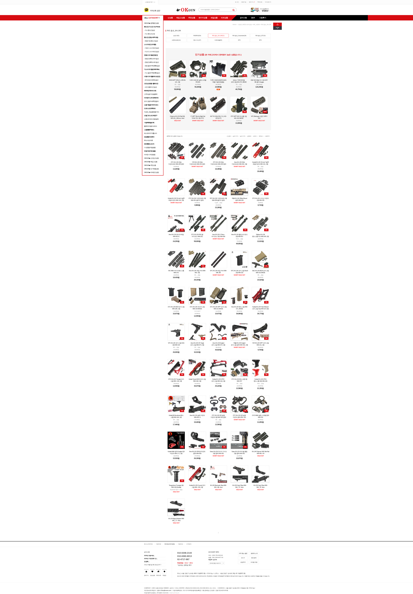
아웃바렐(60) (218, 40)
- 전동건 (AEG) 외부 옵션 (151, 59)
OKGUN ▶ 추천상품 (150, 165)
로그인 (237, 2)
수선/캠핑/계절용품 (150, 147)
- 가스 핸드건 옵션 (149, 30)
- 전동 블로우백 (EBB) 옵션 (152, 66)
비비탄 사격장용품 (149, 154)
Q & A (243, 558)
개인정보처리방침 (169, 544)
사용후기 (262, 18)
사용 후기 (243, 562)
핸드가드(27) (197, 40)
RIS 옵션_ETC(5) (261, 35)
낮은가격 (235, 136)
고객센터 (188, 544)
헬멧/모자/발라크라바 (150, 126)
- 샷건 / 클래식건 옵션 (150, 87)
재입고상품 (180, 18)
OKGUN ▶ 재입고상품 (150, 162)
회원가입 (243, 2)
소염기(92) (176, 35)
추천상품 (191, 18)
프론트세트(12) (176, 40)
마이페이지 (268, 2)
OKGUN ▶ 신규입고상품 (151, 158)
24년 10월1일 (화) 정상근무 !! (152, 564)
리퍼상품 (224, 18)
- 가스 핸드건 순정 (149, 34)
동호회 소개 (254, 553)
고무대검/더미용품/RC (150, 94)
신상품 (170, 18)
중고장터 (254, 558)
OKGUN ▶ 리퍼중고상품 (151, 172)
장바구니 (252, 2)
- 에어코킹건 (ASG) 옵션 (151, 80)
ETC (239, 40)
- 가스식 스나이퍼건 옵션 (151, 51)
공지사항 (243, 18)
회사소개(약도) (148, 544)
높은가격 (242, 136)
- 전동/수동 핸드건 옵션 (151, 41)
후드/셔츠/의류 (148, 140)
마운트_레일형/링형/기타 (151, 112)
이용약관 (158, 544)
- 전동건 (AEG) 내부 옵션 (151, 62)
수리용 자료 (254, 562)
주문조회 (259, 2)
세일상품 (214, 18)
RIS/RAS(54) (197, 35)
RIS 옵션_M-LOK (266, 24)
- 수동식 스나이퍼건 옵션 (151, 48)
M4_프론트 (256, 24)
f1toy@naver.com (166, 590)
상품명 (249, 136)
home (234, 24)
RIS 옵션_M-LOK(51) (218, 35)
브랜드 (255, 136)
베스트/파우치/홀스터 (150, 133)
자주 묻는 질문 (243, 553)
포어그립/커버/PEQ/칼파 (151, 101)
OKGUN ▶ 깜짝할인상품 (151, 23)
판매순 (261, 136)
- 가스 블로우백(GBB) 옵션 (152, 73)
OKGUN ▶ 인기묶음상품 (151, 169)
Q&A (253, 18)
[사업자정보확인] (196, 590)
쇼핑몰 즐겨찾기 (149, 2)
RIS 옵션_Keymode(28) (239, 35)
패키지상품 (203, 18)
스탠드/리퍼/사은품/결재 (151, 119)
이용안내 (180, 544)
